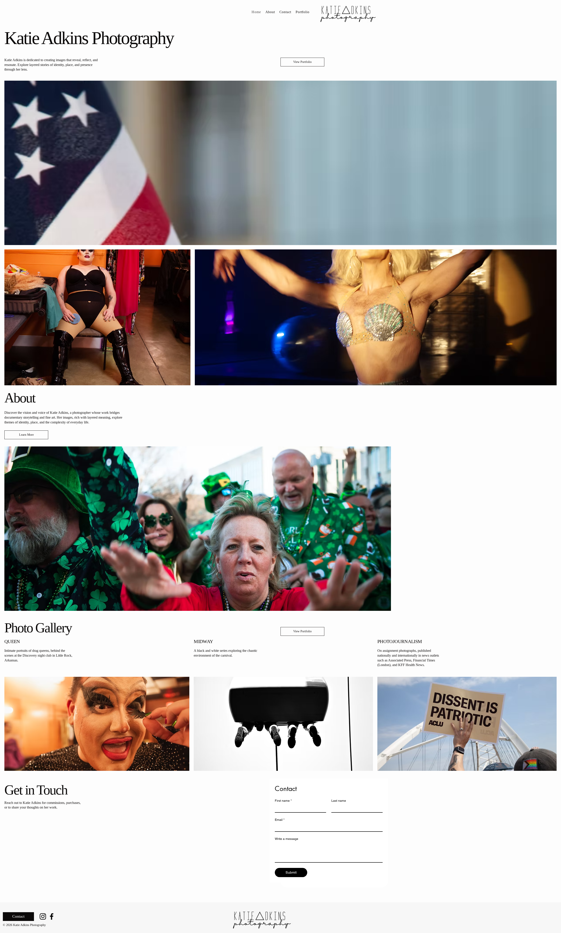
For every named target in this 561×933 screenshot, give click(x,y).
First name (283, 800)
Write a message (286, 839)
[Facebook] (51, 916)
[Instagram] (43, 916)
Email (279, 819)
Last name (338, 800)
